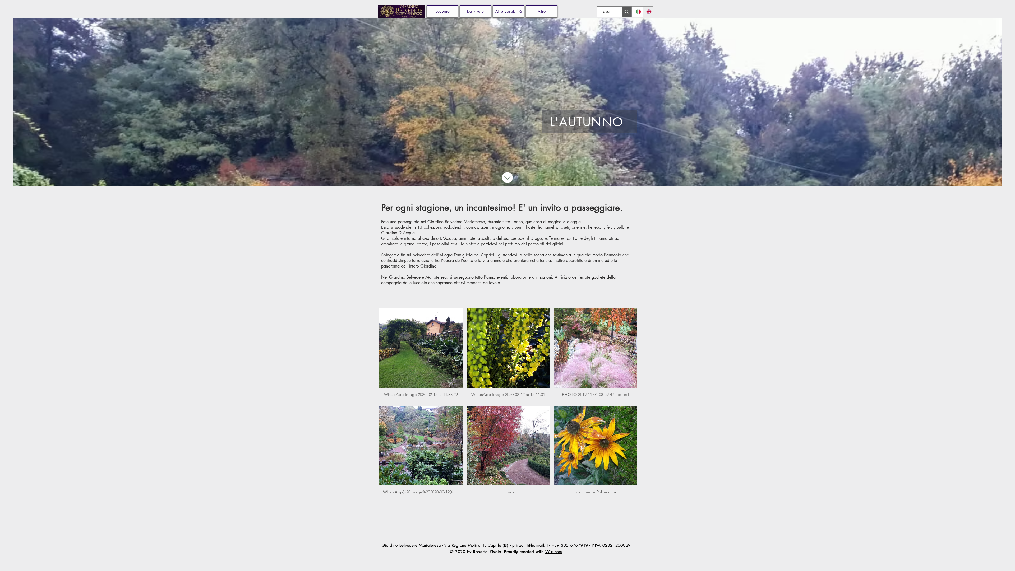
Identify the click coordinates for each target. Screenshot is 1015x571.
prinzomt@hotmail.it (530, 545)
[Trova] (626, 12)
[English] (647, 12)
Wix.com (553, 551)
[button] (475, 11)
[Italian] (637, 12)
